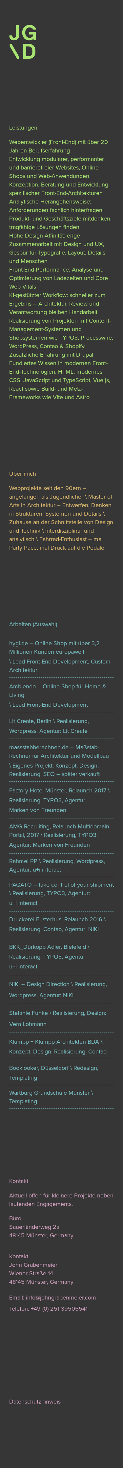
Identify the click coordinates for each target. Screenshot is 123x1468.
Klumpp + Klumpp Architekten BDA (54, 1041)
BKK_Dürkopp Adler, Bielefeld (47, 946)
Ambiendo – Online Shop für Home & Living (57, 691)
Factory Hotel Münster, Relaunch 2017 (57, 790)
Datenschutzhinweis (35, 1401)
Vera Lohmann (28, 1024)
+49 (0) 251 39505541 (59, 1308)
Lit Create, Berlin (30, 721)
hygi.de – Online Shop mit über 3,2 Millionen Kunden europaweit (54, 647)
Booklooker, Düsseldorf (39, 1067)
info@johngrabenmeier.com (61, 1297)
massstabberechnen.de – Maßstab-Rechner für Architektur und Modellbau (59, 751)
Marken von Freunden (37, 810)
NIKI (93, 929)
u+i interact (23, 903)
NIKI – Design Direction (39, 984)
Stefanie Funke (28, 1013)
